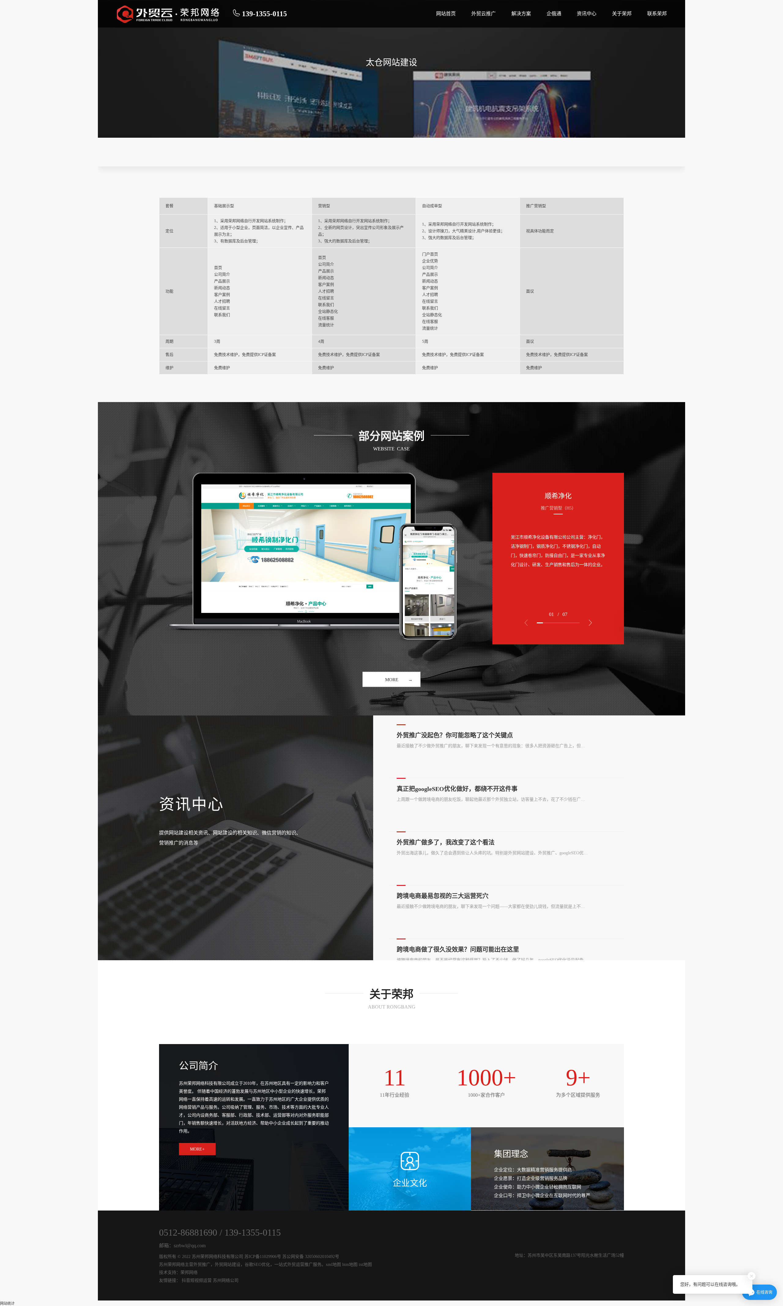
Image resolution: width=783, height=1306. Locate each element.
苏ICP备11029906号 (262, 1256)
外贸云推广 (483, 13)
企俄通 (554, 13)
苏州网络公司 (226, 1280)
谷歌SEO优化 (257, 1264)
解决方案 (521, 13)
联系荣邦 (657, 13)
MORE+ (197, 1149)
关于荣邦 (622, 13)
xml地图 (333, 1264)
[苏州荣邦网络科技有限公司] (169, 14)
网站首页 (446, 13)
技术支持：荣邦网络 (178, 1272)
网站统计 (7, 1303)
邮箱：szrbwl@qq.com (182, 1245)
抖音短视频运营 (197, 1280)
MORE (391, 679)
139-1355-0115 (253, 1232)
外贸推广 (201, 1264)
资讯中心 (586, 13)
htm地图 (350, 1264)
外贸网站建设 (227, 1264)
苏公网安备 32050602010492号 (310, 1256)
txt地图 (365, 1264)
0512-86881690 (188, 1232)
